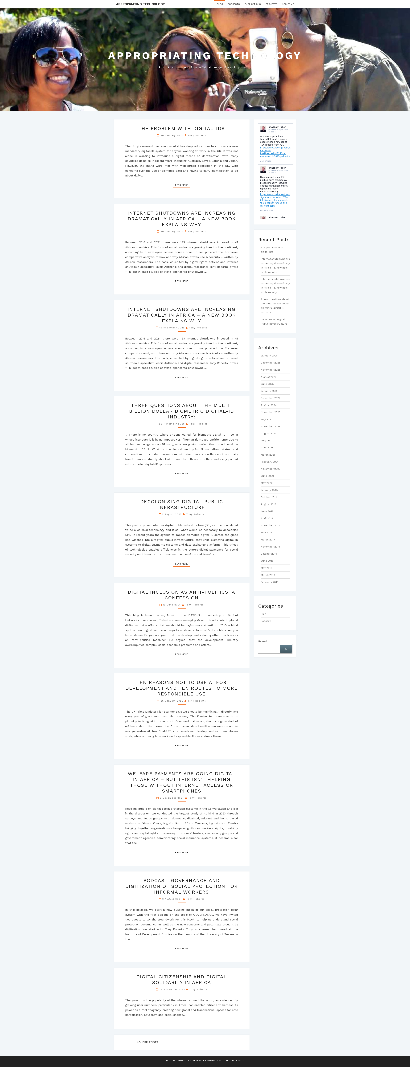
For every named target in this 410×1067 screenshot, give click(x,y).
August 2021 (268, 433)
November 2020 (270, 468)
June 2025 (267, 383)
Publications (253, 4)
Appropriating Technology (140, 4)
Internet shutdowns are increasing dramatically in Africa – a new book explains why (181, 218)
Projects (271, 4)
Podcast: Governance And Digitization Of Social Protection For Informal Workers (181, 886)
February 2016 (269, 582)
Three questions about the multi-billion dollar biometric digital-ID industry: (181, 411)
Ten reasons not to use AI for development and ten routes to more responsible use (181, 688)
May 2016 (266, 567)
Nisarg (240, 1060)
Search (262, 641)
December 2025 (270, 362)
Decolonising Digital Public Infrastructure (181, 504)
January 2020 (269, 490)
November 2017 (270, 525)
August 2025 (268, 376)
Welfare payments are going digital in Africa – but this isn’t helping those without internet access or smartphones (181, 782)
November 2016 (270, 546)
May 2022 (266, 419)
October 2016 (269, 553)
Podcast (266, 620)
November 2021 (270, 426)
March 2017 (268, 539)
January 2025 (269, 390)
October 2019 (269, 497)
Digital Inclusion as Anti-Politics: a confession (181, 595)
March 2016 (268, 574)
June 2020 (267, 475)
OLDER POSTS (148, 1042)
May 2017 (266, 532)
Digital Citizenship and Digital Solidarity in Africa (181, 979)
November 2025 (270, 369)
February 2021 (269, 461)
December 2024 (270, 398)
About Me (288, 4)
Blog (220, 4)
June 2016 (267, 560)
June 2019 (267, 511)
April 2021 (267, 447)
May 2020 (267, 482)
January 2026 (269, 355)
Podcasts (234, 4)
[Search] (286, 649)
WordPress (214, 1060)
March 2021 (268, 454)
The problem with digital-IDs (181, 128)
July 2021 (266, 440)
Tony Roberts (197, 135)
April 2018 (267, 518)
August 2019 (268, 504)
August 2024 (269, 405)
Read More (182, 185)
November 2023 (270, 412)
